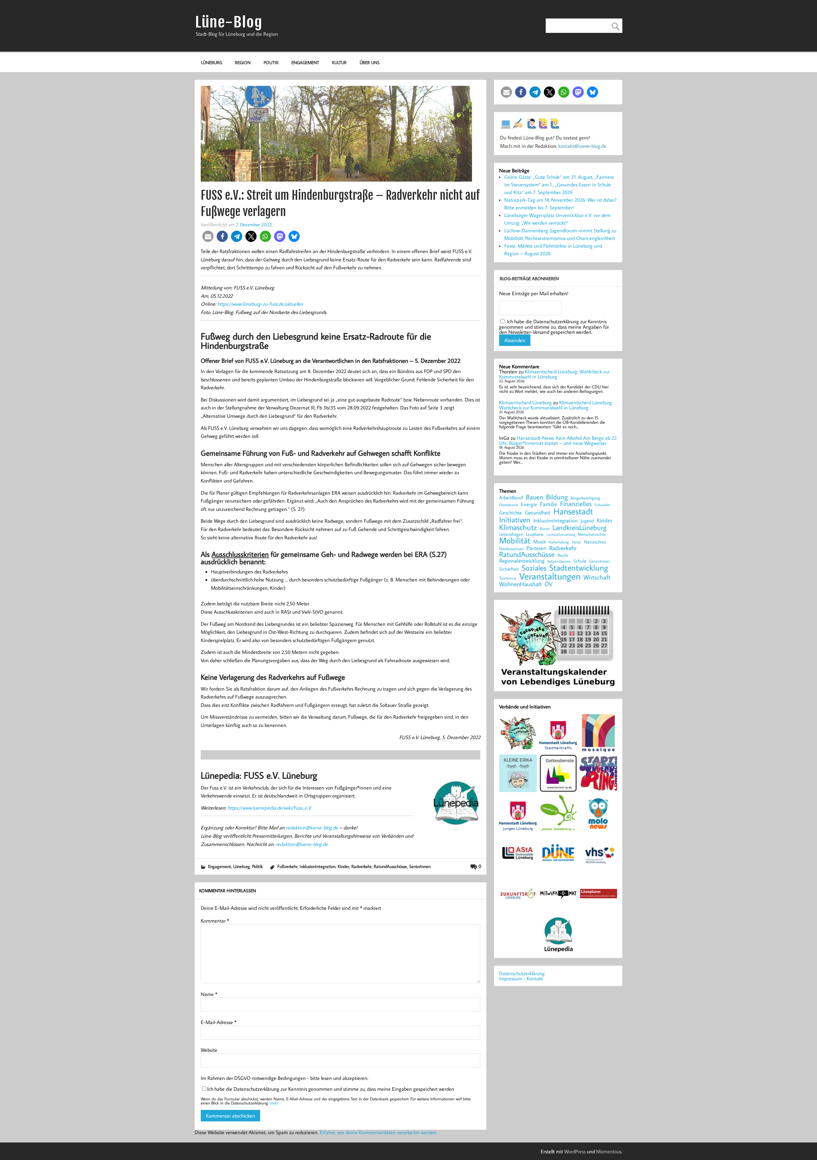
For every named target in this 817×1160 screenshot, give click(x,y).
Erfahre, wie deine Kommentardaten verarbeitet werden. (378, 1132)
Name (209, 994)
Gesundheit (538, 512)
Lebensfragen (511, 534)
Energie (529, 504)
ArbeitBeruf (511, 497)
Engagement (305, 62)
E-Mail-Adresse (218, 1022)
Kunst (545, 529)
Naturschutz (595, 542)
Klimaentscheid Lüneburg (525, 402)
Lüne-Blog (229, 22)
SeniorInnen (420, 866)
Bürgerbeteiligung (585, 498)
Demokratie (508, 505)
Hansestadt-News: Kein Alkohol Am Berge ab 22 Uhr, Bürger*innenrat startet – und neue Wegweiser (558, 440)
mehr (274, 1102)
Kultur (339, 62)
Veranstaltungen (550, 576)
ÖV (548, 584)
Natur (576, 542)
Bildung (557, 496)
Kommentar (215, 920)
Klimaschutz (518, 527)
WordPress (575, 1151)
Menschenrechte (592, 534)
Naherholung (559, 542)
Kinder (343, 866)
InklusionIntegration (317, 866)
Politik (271, 62)
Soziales (534, 568)
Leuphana (534, 534)
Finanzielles (576, 504)
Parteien (536, 548)
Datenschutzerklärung (522, 973)
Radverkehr (361, 866)
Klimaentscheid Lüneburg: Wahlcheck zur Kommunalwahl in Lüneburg (554, 374)
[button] (208, 236)
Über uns (369, 62)
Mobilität (514, 540)
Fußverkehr (287, 866)
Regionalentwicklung (521, 561)
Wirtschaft (597, 577)
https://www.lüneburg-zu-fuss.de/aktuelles (260, 304)
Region (243, 62)
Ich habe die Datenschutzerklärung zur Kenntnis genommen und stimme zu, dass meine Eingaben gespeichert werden (330, 1088)
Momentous (608, 1151)
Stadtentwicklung (578, 568)
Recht (563, 555)
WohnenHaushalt (520, 584)
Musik (539, 541)
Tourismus (507, 578)
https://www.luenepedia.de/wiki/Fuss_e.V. (270, 808)
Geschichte (510, 512)
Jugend (587, 521)
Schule (579, 560)
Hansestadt (573, 511)
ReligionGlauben (559, 561)
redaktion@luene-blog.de (312, 827)
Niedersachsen (511, 549)
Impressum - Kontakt (521, 978)
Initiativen (514, 519)
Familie (548, 504)
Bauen (534, 497)
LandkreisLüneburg (579, 527)
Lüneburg (211, 62)
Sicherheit (509, 568)
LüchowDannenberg (560, 534)
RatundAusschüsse (390, 866)
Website (209, 1049)
